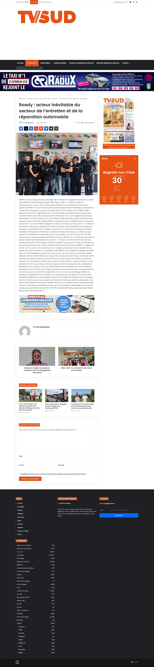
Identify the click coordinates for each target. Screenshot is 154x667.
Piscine (19, 607)
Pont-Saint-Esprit (23, 617)
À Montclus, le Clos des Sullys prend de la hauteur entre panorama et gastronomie (66, 2)
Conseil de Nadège (23, 571)
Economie (20, 578)
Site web (61, 465)
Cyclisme (22, 627)
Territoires (45, 63)
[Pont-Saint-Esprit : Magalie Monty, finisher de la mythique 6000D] (56, 395)
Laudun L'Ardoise (22, 591)
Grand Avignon (60, 63)
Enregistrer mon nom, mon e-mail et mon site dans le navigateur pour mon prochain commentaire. (53, 474)
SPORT (19, 623)
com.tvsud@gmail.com (107, 503)
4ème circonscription (24, 548)
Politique (20, 613)
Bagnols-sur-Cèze (23, 561)
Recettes (20, 620)
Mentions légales (65, 503)
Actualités (31, 63)
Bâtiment (20, 565)
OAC (20, 646)
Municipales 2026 (23, 597)
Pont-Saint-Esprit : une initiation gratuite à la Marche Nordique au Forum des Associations (29, 407)
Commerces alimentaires (25, 568)
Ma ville (19, 594)
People (19, 604)
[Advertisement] (77, 44)
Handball (22, 636)
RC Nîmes (22, 649)
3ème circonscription (24, 545)
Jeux (18, 587)
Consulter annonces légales (81, 63)
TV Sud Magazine (28, 122)
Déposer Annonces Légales (108, 63)
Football (21, 633)
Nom (21, 456)
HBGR (21, 640)
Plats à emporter (22, 610)
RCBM (21, 653)
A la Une (20, 552)
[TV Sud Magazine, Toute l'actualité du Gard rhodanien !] (47, 16)
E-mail (21, 465)
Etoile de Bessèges (23, 581)
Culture (19, 574)
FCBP (20, 630)
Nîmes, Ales (21, 600)
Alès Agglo (20, 558)
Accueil (20, 63)
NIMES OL (22, 643)
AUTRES (125, 63)
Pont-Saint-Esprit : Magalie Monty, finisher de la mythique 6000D (55, 406)
